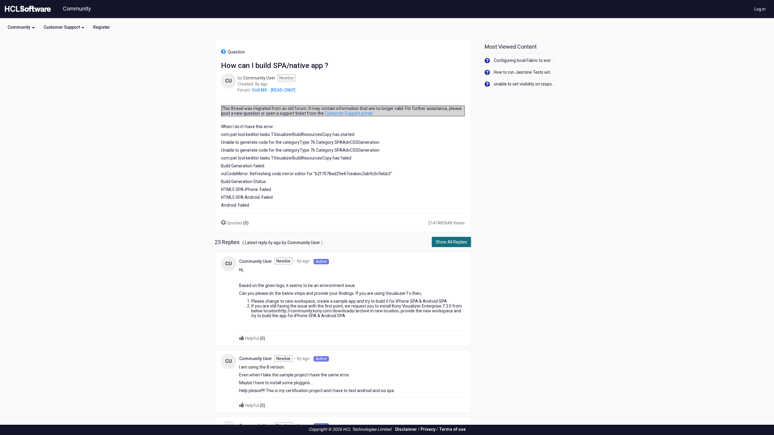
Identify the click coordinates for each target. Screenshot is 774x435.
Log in (760, 9)
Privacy (428, 429)
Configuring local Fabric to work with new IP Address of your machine (524, 60)
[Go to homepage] (26, 9)
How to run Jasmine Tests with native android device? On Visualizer (524, 72)
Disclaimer (406, 429)
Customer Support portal (348, 113)
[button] (21, 27)
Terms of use (452, 429)
